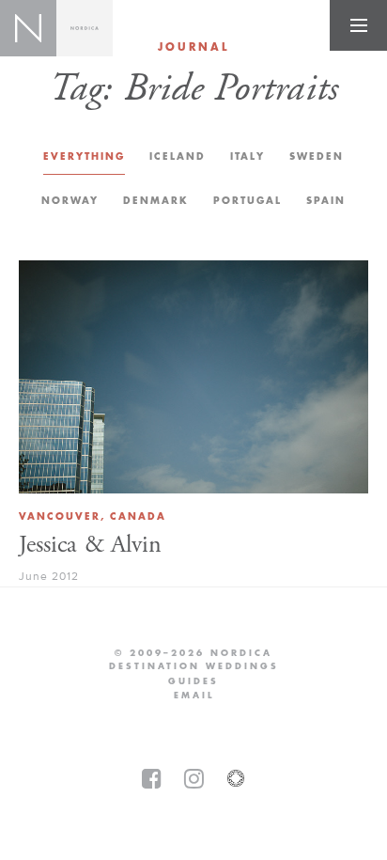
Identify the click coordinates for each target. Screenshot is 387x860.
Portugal (247, 201)
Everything (84, 156)
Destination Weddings (194, 666)
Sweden (316, 156)
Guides (193, 681)
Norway (70, 201)
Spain (326, 201)
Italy (247, 156)
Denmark (156, 201)
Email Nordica (194, 695)
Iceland (177, 156)
